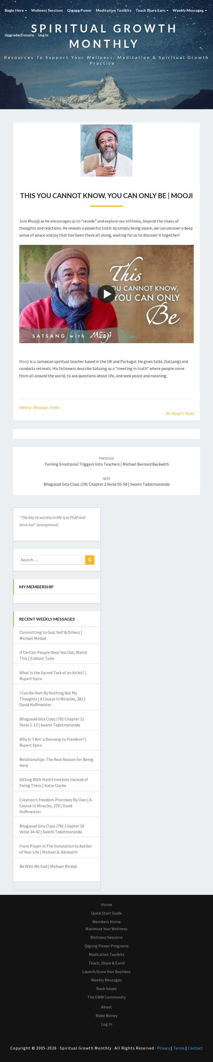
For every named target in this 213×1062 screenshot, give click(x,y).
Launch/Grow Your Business (106, 971)
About (106, 1006)
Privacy (164, 1048)
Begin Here (14, 10)
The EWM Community (106, 997)
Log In (43, 35)
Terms (179, 1048)
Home (106, 904)
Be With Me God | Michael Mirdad (48, 866)
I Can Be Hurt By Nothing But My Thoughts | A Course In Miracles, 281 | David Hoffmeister (52, 698)
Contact (195, 1048)
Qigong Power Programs (106, 945)
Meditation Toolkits (113, 10)
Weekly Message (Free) (39, 407)
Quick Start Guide (106, 913)
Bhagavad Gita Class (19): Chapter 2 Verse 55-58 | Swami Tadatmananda (107, 481)
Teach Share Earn (151, 10)
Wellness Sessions (47, 10)
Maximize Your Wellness (106, 928)
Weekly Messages (188, 10)
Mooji (24, 361)
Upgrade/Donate (19, 35)
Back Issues (106, 988)
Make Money (106, 1015)
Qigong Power (79, 10)
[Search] (89, 560)
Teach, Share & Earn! (107, 963)
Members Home (106, 921)
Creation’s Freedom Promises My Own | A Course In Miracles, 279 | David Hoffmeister (55, 805)
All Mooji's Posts (180, 413)
